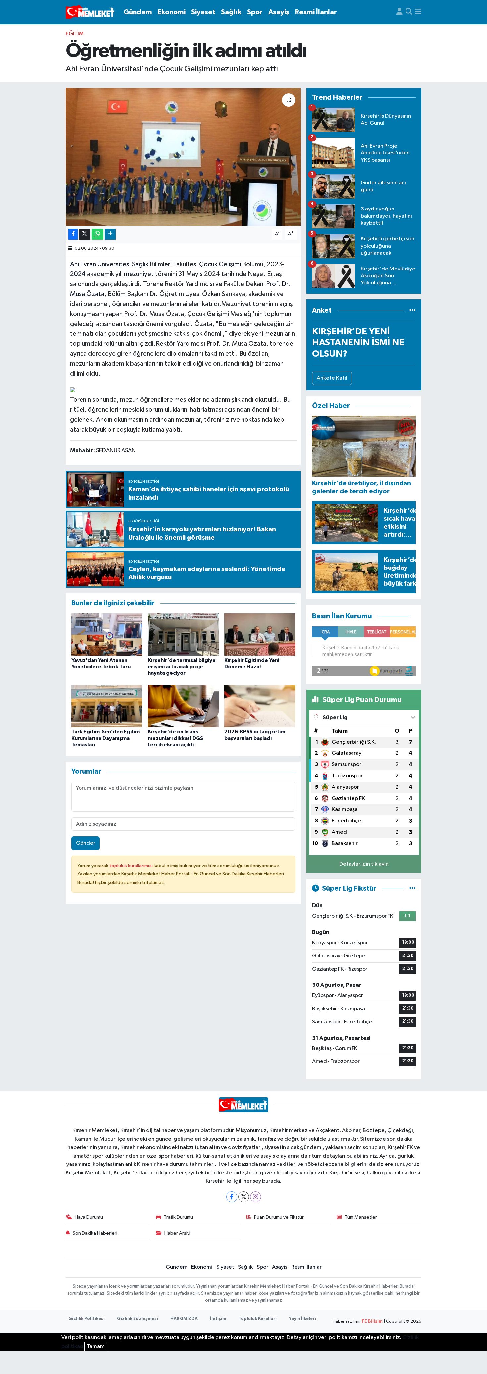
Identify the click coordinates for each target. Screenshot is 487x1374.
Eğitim (75, 34)
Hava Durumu (89, 1217)
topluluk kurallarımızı (131, 865)
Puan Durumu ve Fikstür (279, 1217)
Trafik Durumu (178, 1217)
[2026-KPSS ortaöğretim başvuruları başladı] (259, 706)
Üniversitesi (113, 264)
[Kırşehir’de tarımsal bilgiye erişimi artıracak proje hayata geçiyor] (183, 634)
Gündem (138, 12)
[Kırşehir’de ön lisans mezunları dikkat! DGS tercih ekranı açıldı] (183, 706)
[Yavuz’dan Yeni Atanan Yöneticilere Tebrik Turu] (106, 634)
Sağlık (231, 12)
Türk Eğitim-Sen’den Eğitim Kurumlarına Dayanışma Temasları (105, 738)
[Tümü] (412, 310)
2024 (78, 274)
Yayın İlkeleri (302, 1319)
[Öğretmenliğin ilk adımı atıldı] (183, 157)
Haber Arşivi (177, 1233)
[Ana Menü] (418, 12)
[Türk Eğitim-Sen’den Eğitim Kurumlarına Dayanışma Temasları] (106, 706)
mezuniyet (139, 274)
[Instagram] (255, 1196)
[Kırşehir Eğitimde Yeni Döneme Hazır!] (259, 634)
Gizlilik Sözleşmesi (137, 1319)
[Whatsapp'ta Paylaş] (97, 234)
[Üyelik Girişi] (399, 12)
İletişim (218, 1319)
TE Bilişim (372, 1321)
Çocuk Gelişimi (220, 264)
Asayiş (278, 12)
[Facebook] (231, 1196)
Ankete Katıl (332, 378)
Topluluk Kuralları (258, 1319)
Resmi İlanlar (316, 12)
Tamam (96, 1346)
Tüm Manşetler (361, 1217)
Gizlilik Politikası (86, 1319)
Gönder (85, 843)
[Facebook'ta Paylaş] (73, 234)
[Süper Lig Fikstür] (412, 888)
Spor (255, 12)
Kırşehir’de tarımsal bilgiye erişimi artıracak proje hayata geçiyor (182, 667)
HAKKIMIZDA (184, 1319)
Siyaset (203, 12)
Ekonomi (172, 12)
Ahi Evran (83, 264)
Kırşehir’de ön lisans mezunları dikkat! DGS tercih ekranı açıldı (175, 738)
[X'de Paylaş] (84, 234)
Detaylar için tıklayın (364, 864)
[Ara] (409, 12)
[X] (243, 1196)
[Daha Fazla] (110, 234)
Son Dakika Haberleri (95, 1233)
